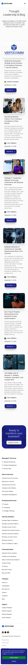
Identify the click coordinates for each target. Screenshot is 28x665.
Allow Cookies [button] (14, 657)
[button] (25, 3)
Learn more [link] (10, 654)
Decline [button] (14, 661)
